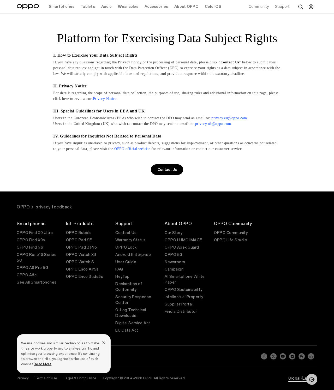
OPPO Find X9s (31, 240)
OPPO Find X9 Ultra (35, 233)
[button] (311, 379)
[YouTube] (283, 356)
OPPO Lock (126, 247)
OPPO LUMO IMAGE (183, 240)
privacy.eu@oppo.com (229, 118)
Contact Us (125, 233)
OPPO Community (231, 233)
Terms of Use (46, 378)
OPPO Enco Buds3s (84, 276)
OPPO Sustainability (183, 289)
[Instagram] (292, 356)
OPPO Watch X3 (81, 255)
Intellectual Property (184, 297)
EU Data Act (126, 330)
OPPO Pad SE (79, 240)
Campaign (174, 269)
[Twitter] (273, 356)
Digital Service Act (132, 323)
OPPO (23, 207)
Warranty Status (130, 240)
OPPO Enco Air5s (82, 269)
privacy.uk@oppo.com (213, 124)
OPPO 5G (174, 255)
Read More (42, 364)
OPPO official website (132, 149)
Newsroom (175, 262)
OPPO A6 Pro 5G (32, 268)
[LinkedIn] (311, 356)
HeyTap (122, 276)
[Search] (300, 7)
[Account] (311, 7)
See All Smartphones (37, 282)
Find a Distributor (181, 311)
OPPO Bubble (79, 233)
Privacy (23, 378)
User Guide (125, 262)
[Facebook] (264, 356)
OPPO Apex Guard (182, 247)
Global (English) (302, 378)
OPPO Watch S (80, 262)
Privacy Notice (105, 99)
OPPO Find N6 (30, 247)
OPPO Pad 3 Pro (81, 247)
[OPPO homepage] (28, 7)
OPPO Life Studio (230, 240)
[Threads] (302, 356)
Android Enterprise (133, 255)
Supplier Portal (179, 304)
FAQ (119, 269)
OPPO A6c (27, 275)
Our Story (174, 233)
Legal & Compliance (80, 378)
